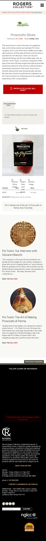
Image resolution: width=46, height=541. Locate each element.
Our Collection (13, 12)
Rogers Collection (23, 5)
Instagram (13, 503)
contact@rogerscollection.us (23, 484)
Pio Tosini (19, 39)
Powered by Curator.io (35, 425)
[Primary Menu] (42, 5)
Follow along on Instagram (23, 369)
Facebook (3, 503)
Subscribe (26, 509)
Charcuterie (25, 12)
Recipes (24, 129)
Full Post (14, 279)
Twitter (7, 503)
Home (4, 12)
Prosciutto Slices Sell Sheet (25, 89)
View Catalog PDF (23, 466)
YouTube (10, 503)
